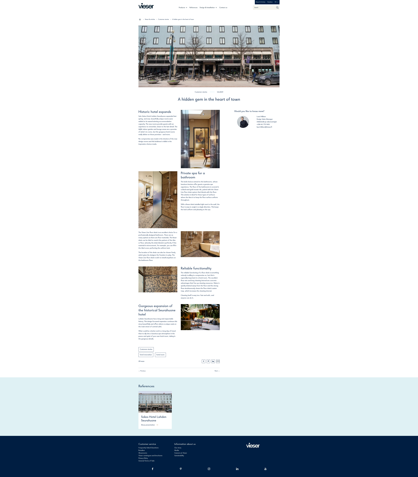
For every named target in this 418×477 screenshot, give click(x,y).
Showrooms (142, 453)
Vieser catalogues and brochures (150, 456)
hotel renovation (146, 355)
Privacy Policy (143, 458)
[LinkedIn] (237, 469)
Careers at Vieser (180, 453)
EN (275, 2)
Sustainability (179, 456)
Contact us (223, 7)
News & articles (150, 19)
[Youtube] (265, 469)
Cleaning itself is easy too (190, 295)
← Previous (142, 371)
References (193, 7)
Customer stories (163, 19)
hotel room (160, 355)
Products (182, 7)
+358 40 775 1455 (263, 124)
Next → (217, 371)
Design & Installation (207, 7)
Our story (177, 448)
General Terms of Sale (146, 461)
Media (176, 450)
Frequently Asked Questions (148, 448)
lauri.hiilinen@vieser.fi (264, 127)
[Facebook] (152, 469)
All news (141, 361)
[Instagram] (209, 469)
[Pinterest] (181, 469)
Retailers (270, 2)
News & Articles (260, 2)
